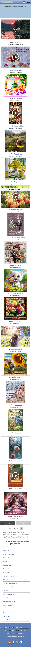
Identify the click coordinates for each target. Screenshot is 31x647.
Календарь (6, 550)
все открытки (7, 2)
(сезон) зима (18, 405)
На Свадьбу (6, 590)
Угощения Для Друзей (9, 594)
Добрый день (18, 154)
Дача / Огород (7, 605)
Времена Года (7, 565)
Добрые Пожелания (9, 569)
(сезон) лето (18, 349)
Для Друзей (6, 572)
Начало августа (18, 210)
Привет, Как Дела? (8, 576)
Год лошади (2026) (18, 126)
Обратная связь (24, 628)
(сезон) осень (18, 321)
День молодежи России (18, 237)
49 (17, 528)
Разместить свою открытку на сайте (15, 630)
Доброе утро (18, 70)
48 (14, 528)
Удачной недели (18, 98)
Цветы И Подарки (8, 598)
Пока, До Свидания (9, 619)
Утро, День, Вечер (8, 554)
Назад (8, 523)
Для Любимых (7, 579)
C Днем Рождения (8, 558)
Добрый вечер (18, 42)
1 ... (10, 528)
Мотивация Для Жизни (10, 583)
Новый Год (6, 616)
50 (21, 528)
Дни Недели (6, 561)
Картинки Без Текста (9, 601)
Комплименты (7, 609)
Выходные (18, 265)
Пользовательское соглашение (15, 636)
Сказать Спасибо (8, 587)
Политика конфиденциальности (15, 633)
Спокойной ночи (18, 516)
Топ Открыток (7, 547)
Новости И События (9, 612)
